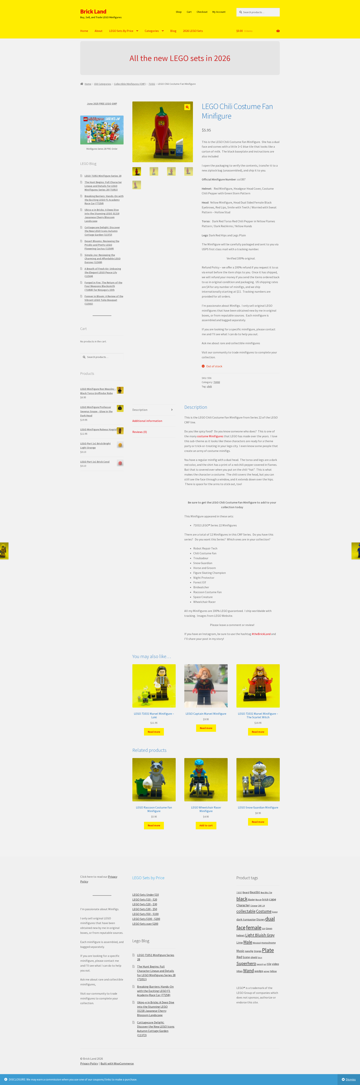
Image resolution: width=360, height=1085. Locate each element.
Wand (248, 970)
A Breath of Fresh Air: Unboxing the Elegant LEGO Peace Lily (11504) (103, 272)
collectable (246, 911)
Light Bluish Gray (259, 935)
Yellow (273, 971)
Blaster (251, 899)
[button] (187, 107)
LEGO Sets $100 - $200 (146, 919)
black (242, 899)
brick (265, 899)
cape (272, 899)
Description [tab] (139, 410)
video (275, 964)
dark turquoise (246, 919)
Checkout (202, 12)
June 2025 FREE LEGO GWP (102, 103)
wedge (258, 971)
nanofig (249, 951)
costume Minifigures (210, 436)
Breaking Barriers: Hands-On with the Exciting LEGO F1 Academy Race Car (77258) (104, 199)
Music (240, 951)
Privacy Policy (89, 1063)
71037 (239, 892)
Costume (264, 911)
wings (266, 971)
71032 (151, 84)
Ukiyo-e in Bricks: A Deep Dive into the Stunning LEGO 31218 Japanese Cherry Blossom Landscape (102, 215)
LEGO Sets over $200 (145, 924)
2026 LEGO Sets (193, 31)
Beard (246, 892)
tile (269, 964)
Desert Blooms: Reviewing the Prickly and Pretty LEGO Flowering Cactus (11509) (102, 244)
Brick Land (93, 11)
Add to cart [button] (206, 825)
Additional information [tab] (147, 421)
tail (264, 964)
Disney (260, 919)
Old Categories (102, 84)
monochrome (268, 942)
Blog (173, 31)
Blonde (258, 899)
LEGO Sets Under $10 (145, 894)
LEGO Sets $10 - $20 (144, 899)
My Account (218, 12)
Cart (189, 12)
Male (247, 942)
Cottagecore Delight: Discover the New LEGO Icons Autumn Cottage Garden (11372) (102, 231)
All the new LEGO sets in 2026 (180, 58)
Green (269, 928)
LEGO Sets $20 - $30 (144, 904)
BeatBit (255, 892)
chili (209, 386)
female (253, 927)
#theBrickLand (261, 634)
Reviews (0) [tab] (139, 432)
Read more (154, 731)
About (99, 31)
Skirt (260, 957)
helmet (240, 935)
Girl (263, 928)
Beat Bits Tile (266, 892)
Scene (246, 957)
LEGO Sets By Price (121, 31)
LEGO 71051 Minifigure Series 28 (103, 175)
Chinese (253, 905)
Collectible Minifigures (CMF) (130, 84)
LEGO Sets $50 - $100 (145, 914)
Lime (239, 942)
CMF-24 (261, 905)
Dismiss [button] (351, 1079)
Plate (268, 950)
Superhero (246, 963)
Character (243, 905)
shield (253, 957)
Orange (257, 951)
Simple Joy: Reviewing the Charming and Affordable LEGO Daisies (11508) (103, 258)
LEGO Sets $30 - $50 (144, 909)
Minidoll (257, 942)
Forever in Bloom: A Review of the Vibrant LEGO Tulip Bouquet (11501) (104, 300)
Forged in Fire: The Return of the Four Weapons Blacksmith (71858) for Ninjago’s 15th (103, 286)
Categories (152, 31)
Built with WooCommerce (117, 1063)
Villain (239, 971)
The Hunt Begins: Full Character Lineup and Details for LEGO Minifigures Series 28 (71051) (103, 185)
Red (239, 957)
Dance (275, 912)
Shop (179, 12)
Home (84, 31)
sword (260, 964)
